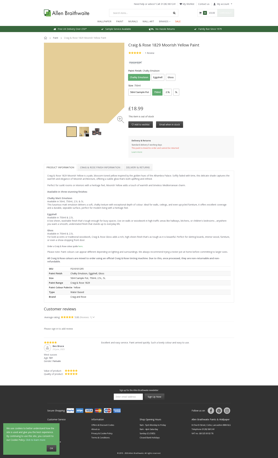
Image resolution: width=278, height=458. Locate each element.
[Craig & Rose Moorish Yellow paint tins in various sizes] (97, 131)
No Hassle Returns (164, 28)
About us (95, 429)
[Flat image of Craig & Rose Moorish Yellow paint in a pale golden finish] (71, 131)
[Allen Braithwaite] (66, 13)
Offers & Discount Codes (102, 425)
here (80, 246)
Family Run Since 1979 (209, 28)
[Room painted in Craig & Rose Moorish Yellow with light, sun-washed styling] (84, 131)
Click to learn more (35, 439)
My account (223, 3)
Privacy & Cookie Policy (101, 433)
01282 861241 (168, 3)
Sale (178, 21)
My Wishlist (188, 3)
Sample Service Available (117, 28)
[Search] (174, 13)
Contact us (203, 3)
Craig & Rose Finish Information (100, 167)
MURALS (133, 21)
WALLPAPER (104, 21)
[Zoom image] (120, 119)
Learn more (137, 152)
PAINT (119, 21)
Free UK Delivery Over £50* (71, 28)
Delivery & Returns (138, 167)
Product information (60, 167)
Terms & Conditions (100, 437)
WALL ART (148, 21)
